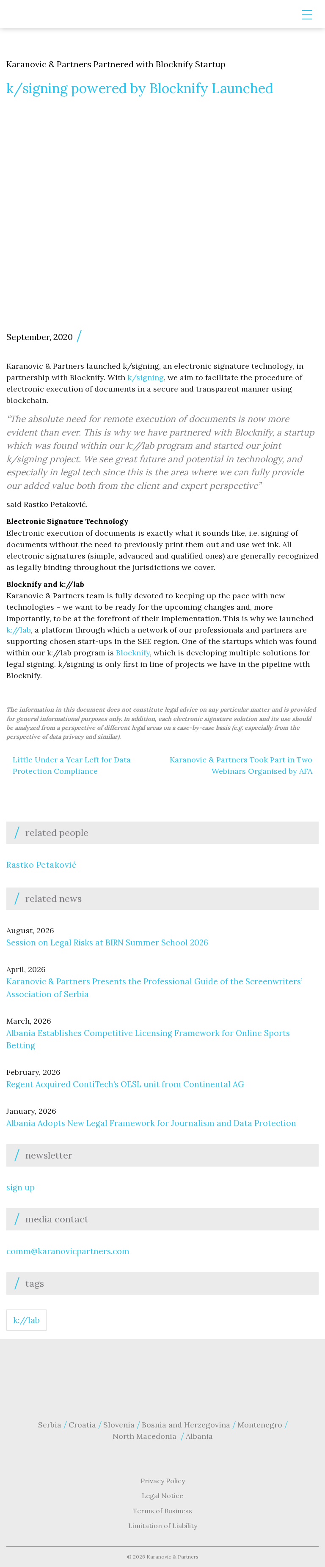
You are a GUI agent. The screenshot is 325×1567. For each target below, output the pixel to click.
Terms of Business (162, 1511)
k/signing (145, 377)
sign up (20, 1187)
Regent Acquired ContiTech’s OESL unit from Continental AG (125, 1084)
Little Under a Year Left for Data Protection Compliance (72, 765)
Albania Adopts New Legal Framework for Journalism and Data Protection (151, 1123)
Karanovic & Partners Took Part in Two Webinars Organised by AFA (241, 765)
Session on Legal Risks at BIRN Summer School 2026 (108, 942)
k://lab (18, 630)
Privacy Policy (162, 1481)
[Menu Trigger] (307, 15)
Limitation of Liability (162, 1525)
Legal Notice (162, 1495)
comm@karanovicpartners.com (67, 1251)
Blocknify (133, 652)
